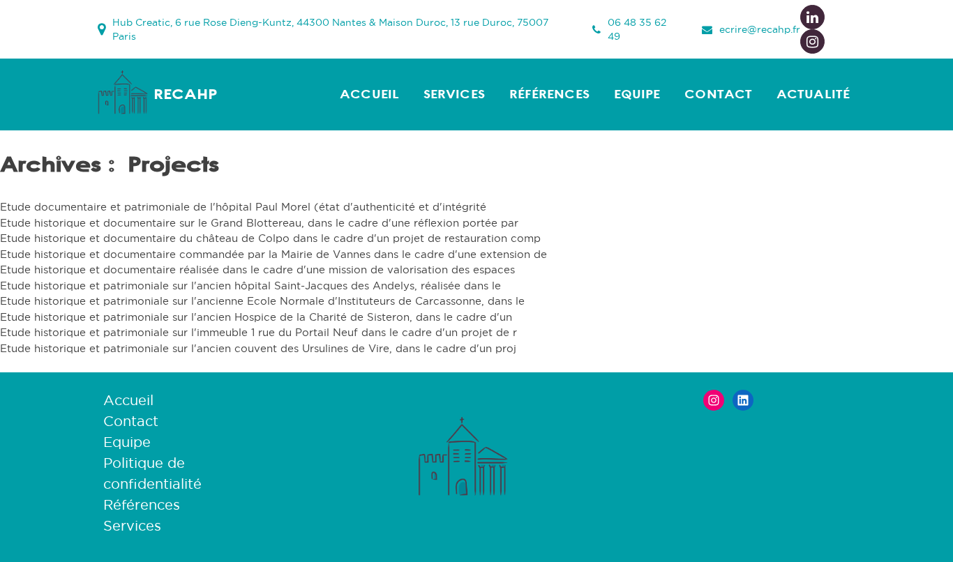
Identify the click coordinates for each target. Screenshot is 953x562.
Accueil (369, 94)
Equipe (637, 94)
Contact (718, 94)
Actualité (813, 94)
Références (549, 94)
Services (454, 94)
